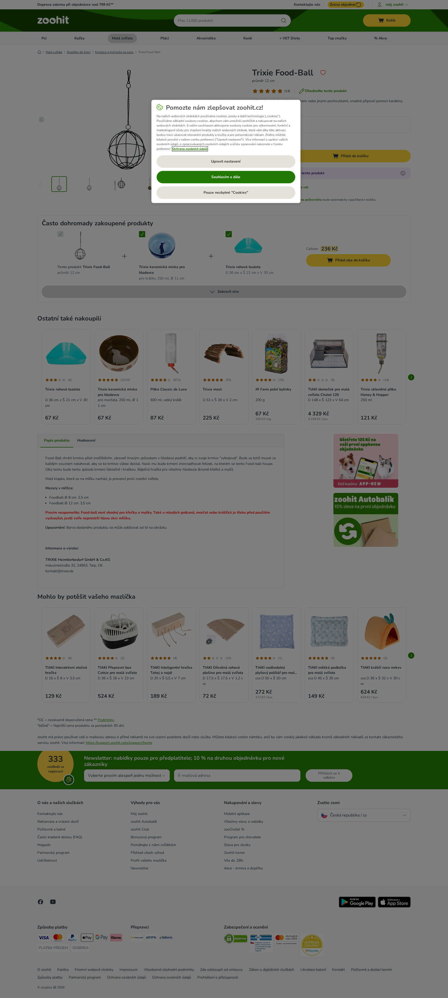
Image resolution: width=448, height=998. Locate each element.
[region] (225, 151)
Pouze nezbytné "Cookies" (226, 192)
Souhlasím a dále (225, 177)
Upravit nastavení (226, 161)
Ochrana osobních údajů (189, 149)
